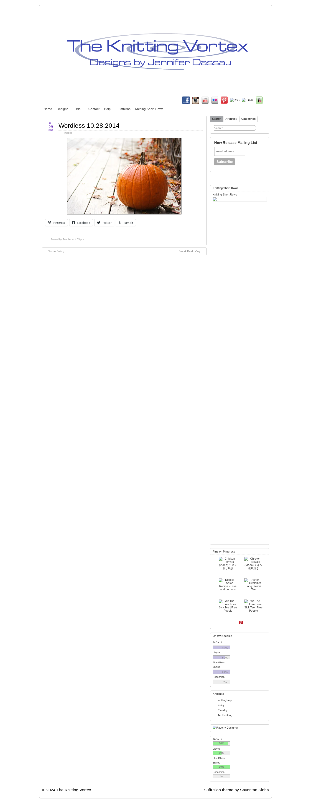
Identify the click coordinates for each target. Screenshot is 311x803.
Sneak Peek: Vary (189, 251)
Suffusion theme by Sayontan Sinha (236, 790)
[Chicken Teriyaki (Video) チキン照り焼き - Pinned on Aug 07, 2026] (253, 563)
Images (68, 132)
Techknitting (225, 715)
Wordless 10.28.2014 (89, 125)
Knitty (221, 705)
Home (47, 109)
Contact (93, 109)
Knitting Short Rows (149, 109)
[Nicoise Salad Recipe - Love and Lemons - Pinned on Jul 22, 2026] (228, 584)
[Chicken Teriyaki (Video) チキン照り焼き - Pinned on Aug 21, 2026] (228, 563)
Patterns (124, 109)
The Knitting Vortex (73, 790)
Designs (62, 109)
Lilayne (216, 652)
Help (107, 109)
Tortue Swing (56, 251)
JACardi (217, 642)
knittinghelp (225, 700)
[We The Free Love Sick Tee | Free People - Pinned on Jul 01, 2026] (228, 606)
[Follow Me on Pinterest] (241, 623)
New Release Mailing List (235, 143)
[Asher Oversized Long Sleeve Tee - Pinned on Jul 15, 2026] (253, 584)
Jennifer (67, 239)
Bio (78, 109)
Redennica (218, 676)
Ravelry (222, 710)
